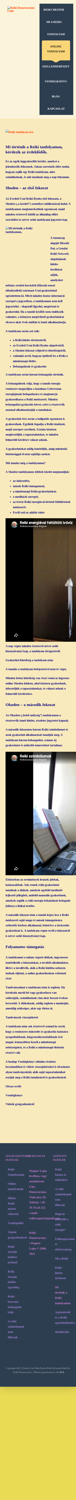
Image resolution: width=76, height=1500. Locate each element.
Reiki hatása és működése (61, 1175)
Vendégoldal (14, 1223)
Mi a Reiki (61, 1258)
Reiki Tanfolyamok (14, 1172)
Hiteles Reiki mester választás (13, 1206)
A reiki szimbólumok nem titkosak (14, 1329)
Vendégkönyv (14, 1095)
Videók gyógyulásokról (20, 1104)
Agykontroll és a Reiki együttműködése (62, 1317)
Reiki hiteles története (60, 1273)
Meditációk (62, 1331)
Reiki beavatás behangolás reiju (14, 1304)
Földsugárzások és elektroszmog (62, 1244)
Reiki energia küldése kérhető (12, 1254)
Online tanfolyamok (14, 1186)
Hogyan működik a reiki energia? (61, 1221)
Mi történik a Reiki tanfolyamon (62, 1295)
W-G (62, 1372)
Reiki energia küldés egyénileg (13, 1279)
